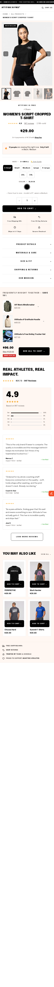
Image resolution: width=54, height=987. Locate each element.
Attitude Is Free (11, 8)
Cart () (48, 7)
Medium (26, 168)
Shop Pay (38, 137)
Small (17, 168)
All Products (17, 14)
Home (5, 14)
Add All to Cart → (34, 351)
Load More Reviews (27, 537)
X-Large (46, 168)
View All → (46, 554)
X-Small (7, 168)
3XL (31, 175)
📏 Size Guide (36, 162)
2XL (23, 175)
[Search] (43, 8)
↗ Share (27, 109)
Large (36, 168)
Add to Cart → (27, 208)
